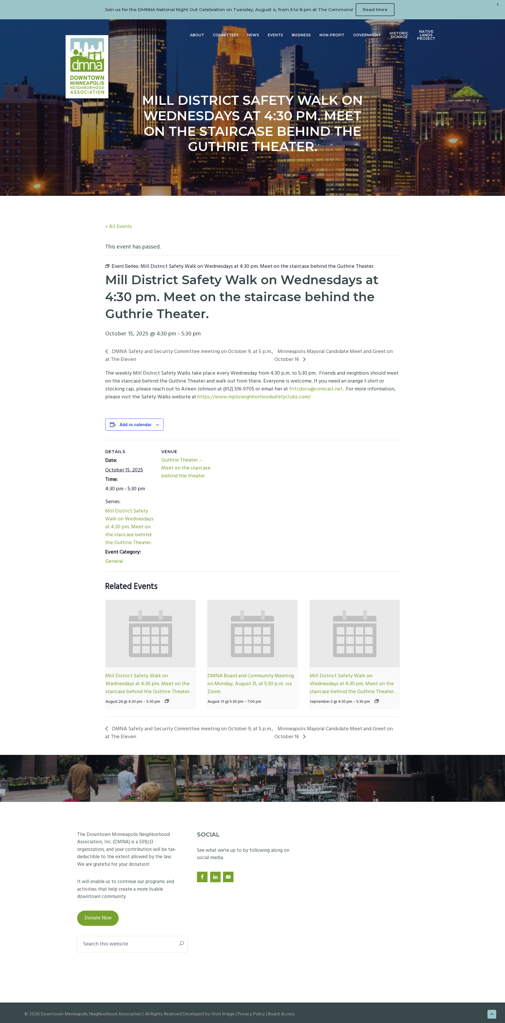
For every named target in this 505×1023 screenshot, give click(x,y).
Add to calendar (135, 424)
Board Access (281, 1014)
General (114, 561)
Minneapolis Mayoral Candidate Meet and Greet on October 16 (333, 355)
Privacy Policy (251, 1014)
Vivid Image (222, 1014)
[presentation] (150, 633)
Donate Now (98, 918)
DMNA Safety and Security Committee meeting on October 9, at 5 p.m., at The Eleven (189, 355)
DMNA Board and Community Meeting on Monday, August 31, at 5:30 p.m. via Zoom (250, 684)
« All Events (118, 226)
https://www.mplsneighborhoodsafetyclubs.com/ (254, 397)
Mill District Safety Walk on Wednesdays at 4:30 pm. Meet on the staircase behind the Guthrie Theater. (129, 527)
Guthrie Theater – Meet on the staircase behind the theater (185, 468)
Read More (375, 9)
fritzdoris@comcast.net (316, 389)
